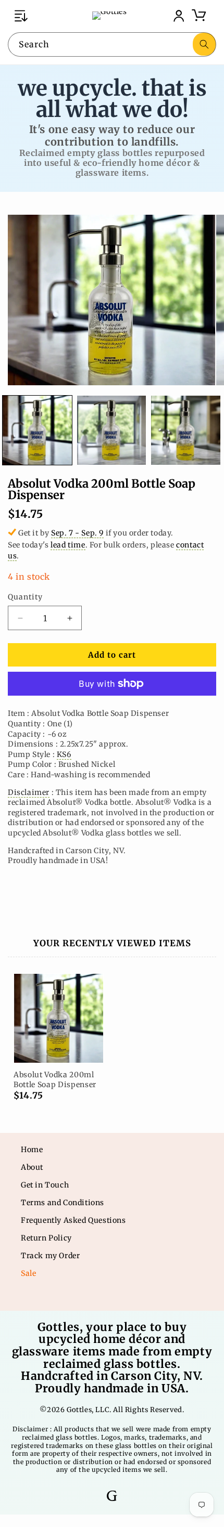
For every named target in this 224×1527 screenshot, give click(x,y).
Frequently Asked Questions (73, 1220)
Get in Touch (45, 1185)
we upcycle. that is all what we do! (112, 98)
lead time (68, 545)
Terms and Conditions (62, 1202)
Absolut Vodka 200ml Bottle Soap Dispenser (55, 1079)
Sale (28, 1273)
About (32, 1167)
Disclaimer (28, 792)
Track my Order (50, 1255)
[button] (20, 15)
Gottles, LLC (88, 1409)
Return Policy (46, 1238)
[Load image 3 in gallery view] (185, 430)
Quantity (25, 597)
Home (32, 1149)
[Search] (204, 44)
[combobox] (112, 44)
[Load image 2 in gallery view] (111, 430)
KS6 (64, 754)
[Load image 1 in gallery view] (37, 430)
